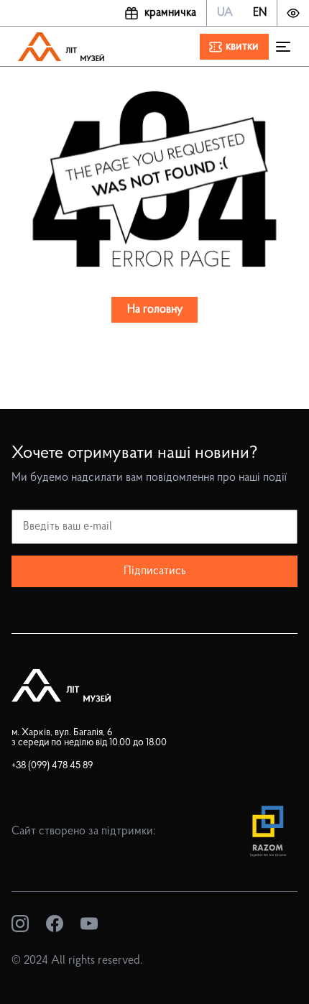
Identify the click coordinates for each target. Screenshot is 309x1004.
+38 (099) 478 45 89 (52, 765)
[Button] (293, 13)
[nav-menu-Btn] (283, 46)
